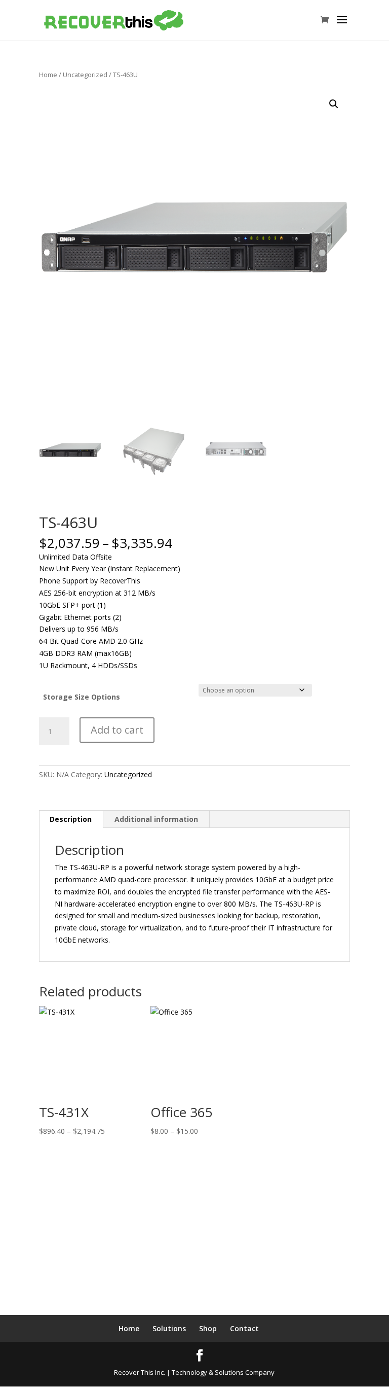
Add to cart (117, 730)
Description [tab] (71, 819)
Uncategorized (85, 74)
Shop (208, 1328)
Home (48, 74)
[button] (334, 104)
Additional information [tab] (156, 819)
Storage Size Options (81, 697)
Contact (244, 1328)
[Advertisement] (194, 1239)
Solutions (169, 1328)
